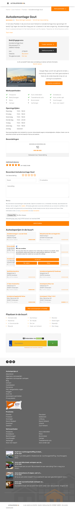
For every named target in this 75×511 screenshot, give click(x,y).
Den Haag (55, 326)
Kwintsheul (33, 318)
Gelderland (42, 417)
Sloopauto (12, 95)
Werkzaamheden (59, 9)
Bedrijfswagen (14, 97)
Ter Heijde (33, 321)
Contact (8, 383)
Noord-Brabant (11, 421)
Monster (54, 318)
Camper (11, 103)
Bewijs (8, 200)
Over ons (9, 394)
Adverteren (9, 374)
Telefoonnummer (47, 50)
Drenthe (8, 414)
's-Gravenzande (13, 323)
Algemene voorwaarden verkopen (17, 378)
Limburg (41, 419)
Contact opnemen (47, 44)
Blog (7, 380)
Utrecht (41, 423)
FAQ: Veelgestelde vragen (14, 389)
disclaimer (36, 210)
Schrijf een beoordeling (40, 20)
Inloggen (9, 392)
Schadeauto (57, 95)
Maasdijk (55, 323)
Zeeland (8, 425)
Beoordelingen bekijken (23, 20)
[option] (21, 77)
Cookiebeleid (10, 385)
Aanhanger (34, 103)
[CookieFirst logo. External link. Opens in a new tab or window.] (16, 246)
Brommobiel (35, 100)
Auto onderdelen (36, 95)
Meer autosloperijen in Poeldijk (37, 308)
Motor (11, 100)
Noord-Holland (44, 421)
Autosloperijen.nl (12, 371)
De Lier (32, 323)
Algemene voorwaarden (14, 376)
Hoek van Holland (35, 326)
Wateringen (55, 321)
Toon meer (9, 32)
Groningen (9, 419)
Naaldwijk (11, 321)
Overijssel (9, 423)
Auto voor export (58, 103)
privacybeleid (24, 210)
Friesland (9, 417)
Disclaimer (9, 387)
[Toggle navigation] (8, 3)
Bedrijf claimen (37, 64)
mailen (23, 206)
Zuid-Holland (43, 425)
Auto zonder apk (58, 97)
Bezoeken (25, 54)
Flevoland (42, 414)
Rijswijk (10, 326)
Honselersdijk (12, 318)
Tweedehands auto (37, 97)
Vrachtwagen (57, 100)
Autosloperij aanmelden (14, 396)
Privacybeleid (10, 398)
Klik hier (24, 56)
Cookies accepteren (54, 83)
